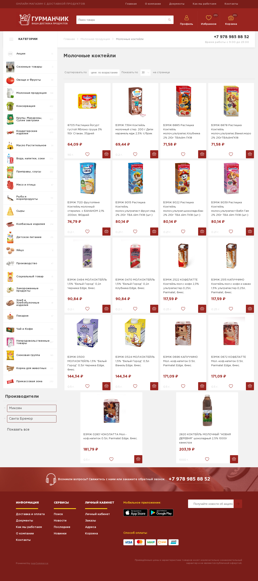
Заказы (90, 520)
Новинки (60, 533)
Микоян (15, 408)
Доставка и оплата (30, 514)
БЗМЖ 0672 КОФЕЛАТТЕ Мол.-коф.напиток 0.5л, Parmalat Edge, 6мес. (228, 361)
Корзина (91, 533)
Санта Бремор (21, 418)
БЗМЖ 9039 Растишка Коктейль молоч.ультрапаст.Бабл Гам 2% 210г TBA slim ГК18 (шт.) (230, 208)
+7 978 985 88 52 (231, 37)
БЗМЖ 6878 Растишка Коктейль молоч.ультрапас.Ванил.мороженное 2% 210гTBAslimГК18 (231, 131)
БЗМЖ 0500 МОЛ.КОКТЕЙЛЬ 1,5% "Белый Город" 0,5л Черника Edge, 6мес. (87, 363)
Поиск (58, 514)
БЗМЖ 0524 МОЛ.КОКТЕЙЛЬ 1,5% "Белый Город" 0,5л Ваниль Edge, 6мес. (135, 361)
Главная (131, 4)
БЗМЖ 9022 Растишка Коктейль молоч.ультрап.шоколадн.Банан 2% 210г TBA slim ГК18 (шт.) (183, 208)
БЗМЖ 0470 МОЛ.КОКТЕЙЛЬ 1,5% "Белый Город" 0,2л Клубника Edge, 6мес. (135, 284)
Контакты (231, 4)
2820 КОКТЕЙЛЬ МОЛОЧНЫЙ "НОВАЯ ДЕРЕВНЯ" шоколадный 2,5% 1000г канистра (205, 438)
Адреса (90, 527)
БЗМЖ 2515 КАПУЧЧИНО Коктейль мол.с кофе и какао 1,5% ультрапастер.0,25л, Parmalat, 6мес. (231, 286)
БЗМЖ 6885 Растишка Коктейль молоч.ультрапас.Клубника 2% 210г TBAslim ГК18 (181, 131)
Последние (62, 527)
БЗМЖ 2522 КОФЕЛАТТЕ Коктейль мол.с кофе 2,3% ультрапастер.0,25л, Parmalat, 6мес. (181, 286)
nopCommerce (39, 563)
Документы (176, 4)
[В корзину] (106, 154)
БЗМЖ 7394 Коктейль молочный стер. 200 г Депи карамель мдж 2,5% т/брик (134, 129)
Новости (60, 520)
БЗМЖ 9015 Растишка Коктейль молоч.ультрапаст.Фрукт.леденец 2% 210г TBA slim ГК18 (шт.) (135, 208)
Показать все (18, 429)
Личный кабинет (97, 514)
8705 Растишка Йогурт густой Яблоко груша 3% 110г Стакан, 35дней (85, 129)
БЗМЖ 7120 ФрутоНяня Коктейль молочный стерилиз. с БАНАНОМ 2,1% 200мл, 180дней (86, 208)
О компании (153, 4)
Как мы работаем (204, 4)
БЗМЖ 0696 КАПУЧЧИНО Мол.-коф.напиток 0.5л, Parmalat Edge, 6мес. (180, 361)
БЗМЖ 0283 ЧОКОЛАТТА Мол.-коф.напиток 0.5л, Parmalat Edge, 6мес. (110, 436)
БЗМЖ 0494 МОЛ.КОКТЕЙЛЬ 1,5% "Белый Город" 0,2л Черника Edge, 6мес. (87, 284)
